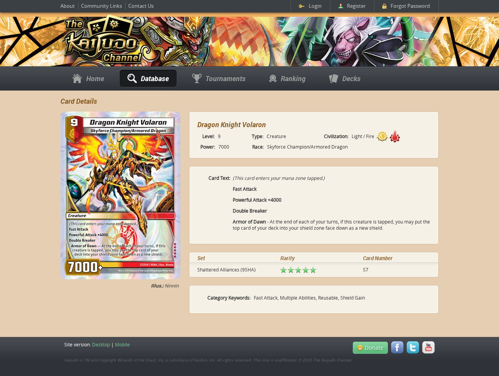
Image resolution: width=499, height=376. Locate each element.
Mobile (122, 344)
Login (315, 5)
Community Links (101, 5)
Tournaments (225, 78)
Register (356, 5)
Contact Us (141, 5)
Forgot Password (410, 5)
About (67, 5)
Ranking (293, 78)
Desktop (101, 344)
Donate (374, 347)
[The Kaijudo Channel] (102, 63)
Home (95, 78)
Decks (351, 78)
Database (155, 78)
